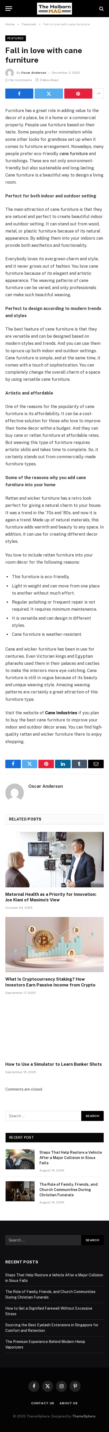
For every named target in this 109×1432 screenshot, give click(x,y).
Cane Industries (61, 712)
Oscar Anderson (33, 73)
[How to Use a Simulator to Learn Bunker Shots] (54, 1029)
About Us (69, 1403)
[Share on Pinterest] (78, 94)
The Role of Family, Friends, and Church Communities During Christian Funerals (68, 1189)
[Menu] (8, 9)
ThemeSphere (84, 1416)
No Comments (21, 80)
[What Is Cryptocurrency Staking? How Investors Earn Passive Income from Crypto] (54, 944)
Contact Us (42, 1403)
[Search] (101, 9)
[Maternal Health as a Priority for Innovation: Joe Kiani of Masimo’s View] (54, 859)
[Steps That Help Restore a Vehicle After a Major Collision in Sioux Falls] (20, 1159)
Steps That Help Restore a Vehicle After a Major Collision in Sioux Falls (70, 1157)
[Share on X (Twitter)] (49, 94)
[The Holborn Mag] (54, 8)
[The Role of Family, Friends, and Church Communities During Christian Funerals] (20, 1191)
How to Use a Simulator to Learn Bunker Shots (53, 1064)
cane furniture (74, 153)
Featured (15, 38)
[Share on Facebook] (19, 94)
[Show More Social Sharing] (99, 94)
